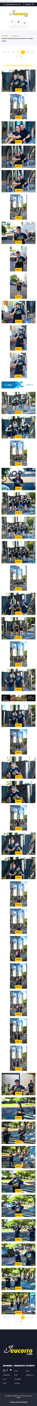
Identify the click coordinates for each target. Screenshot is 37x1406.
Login (27, 1371)
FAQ (15, 1375)
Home (5, 36)
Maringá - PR (29, 4)
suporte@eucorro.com (12, 4)
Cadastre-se (30, 1375)
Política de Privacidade (18, 1402)
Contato (17, 1383)
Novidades (17, 1379)
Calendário (6, 1375)
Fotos (15, 36)
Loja (4, 1379)
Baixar (18, 90)
